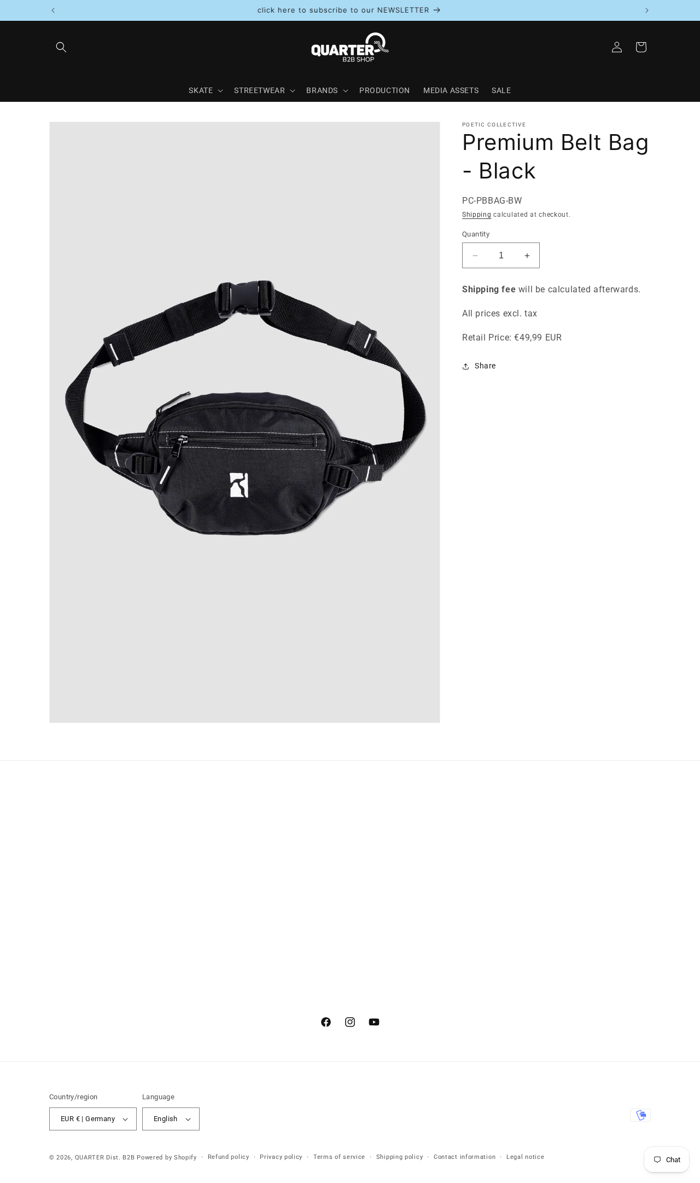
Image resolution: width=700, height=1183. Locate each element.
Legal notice (525, 1157)
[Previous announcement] (53, 10)
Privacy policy (281, 1157)
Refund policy (228, 1157)
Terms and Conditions (89, 853)
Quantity (475, 234)
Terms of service (339, 1157)
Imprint (62, 872)
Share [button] (485, 365)
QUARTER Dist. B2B (105, 1157)
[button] (61, 47)
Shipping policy (399, 1157)
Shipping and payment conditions (111, 891)
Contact (64, 833)
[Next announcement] (647, 10)
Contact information (464, 1157)
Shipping (477, 214)
